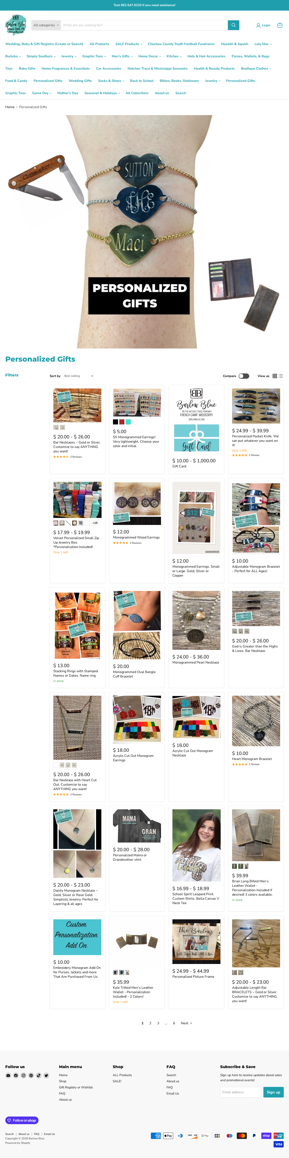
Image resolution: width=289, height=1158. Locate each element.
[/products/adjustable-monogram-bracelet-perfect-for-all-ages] (256, 518)
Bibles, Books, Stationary (179, 80)
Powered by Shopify (17, 1143)
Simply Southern (40, 56)
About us (162, 93)
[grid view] (275, 376)
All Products (99, 44)
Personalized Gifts (48, 80)
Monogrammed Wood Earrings (136, 537)
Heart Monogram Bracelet (252, 759)
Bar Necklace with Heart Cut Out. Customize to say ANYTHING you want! (75, 784)
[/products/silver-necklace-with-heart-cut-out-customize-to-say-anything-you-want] (77, 728)
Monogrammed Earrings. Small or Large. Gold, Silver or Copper (196, 571)
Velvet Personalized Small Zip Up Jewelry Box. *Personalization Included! (76, 542)
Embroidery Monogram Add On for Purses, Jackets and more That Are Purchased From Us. (77, 972)
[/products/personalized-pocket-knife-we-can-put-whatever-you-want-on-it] (256, 406)
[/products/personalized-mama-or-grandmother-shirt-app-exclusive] (137, 826)
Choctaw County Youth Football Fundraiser (181, 44)
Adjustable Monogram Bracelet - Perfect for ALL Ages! (256, 568)
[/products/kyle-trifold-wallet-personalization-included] (137, 943)
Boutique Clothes (255, 68)
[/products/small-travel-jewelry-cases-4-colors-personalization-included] (77, 500)
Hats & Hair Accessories (206, 56)
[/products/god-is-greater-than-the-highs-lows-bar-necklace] (256, 608)
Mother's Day (67, 93)
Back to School (141, 80)
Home (10, 107)
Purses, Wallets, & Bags (251, 56)
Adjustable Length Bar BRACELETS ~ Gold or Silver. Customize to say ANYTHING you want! (254, 994)
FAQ (62, 1093)
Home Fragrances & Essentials (66, 68)
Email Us (173, 1093)
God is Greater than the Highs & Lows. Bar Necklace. (255, 648)
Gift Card (179, 466)
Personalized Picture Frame (193, 976)
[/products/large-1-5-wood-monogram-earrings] (137, 503)
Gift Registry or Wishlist (76, 1087)
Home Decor (148, 56)
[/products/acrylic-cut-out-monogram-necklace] (196, 717)
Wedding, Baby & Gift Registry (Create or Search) (44, 44)
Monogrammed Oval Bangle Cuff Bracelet (134, 674)
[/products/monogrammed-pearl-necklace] (196, 620)
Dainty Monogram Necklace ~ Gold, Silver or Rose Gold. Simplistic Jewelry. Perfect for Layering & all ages (75, 897)
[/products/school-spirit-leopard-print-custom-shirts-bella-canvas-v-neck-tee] (196, 845)
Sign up (273, 1092)
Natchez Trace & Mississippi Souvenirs (158, 68)
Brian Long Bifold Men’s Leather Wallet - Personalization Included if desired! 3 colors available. (252, 888)
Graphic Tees (93, 56)
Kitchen (173, 56)
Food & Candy (16, 80)
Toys (8, 68)
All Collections (137, 93)
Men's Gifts (121, 56)
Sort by (55, 376)
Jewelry (67, 56)
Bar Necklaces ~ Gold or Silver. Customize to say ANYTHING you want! (77, 447)
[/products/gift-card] (196, 421)
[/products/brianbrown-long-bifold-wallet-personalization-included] (256, 835)
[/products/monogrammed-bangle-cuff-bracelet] (137, 625)
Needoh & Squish (234, 44)
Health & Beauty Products (214, 68)
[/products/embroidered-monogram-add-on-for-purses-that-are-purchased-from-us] (77, 937)
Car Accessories (108, 68)
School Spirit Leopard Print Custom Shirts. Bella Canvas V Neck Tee (195, 898)
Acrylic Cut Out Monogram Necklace (192, 753)
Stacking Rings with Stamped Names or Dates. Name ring (75, 673)
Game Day (40, 93)
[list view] (281, 376)
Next (185, 1023)
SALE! (117, 1081)
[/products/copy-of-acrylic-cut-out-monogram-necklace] (137, 719)
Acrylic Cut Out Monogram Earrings (133, 758)
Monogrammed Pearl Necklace (195, 662)
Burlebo (12, 56)
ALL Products (122, 1075)
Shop (62, 1081)
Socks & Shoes (110, 80)
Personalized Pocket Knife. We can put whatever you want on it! (255, 441)
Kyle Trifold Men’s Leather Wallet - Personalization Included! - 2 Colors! (133, 992)
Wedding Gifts (80, 80)
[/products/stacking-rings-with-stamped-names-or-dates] (77, 625)
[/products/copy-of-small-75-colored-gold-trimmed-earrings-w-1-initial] (137, 402)
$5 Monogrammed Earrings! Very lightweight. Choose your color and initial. (136, 441)
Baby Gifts (27, 68)
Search (180, 93)
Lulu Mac (262, 44)
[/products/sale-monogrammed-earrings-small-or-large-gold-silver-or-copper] (196, 518)
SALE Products (128, 44)
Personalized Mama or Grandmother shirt (130, 857)
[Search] (233, 25)
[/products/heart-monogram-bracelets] (256, 721)
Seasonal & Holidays (101, 93)
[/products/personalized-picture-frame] (196, 941)
